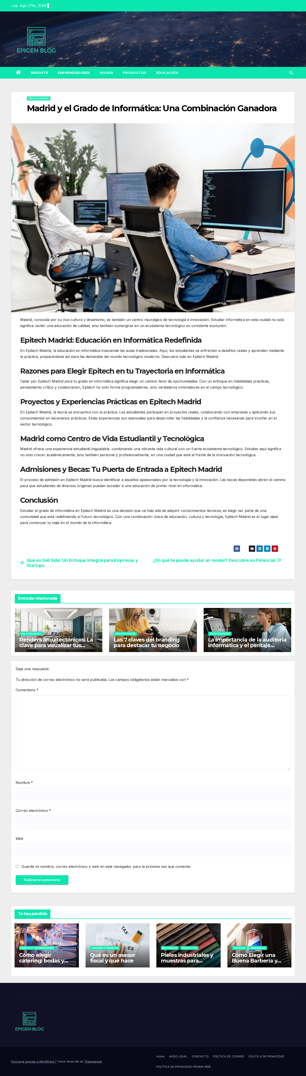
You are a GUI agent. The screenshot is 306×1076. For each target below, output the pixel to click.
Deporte (39, 73)
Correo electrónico (33, 810)
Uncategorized (38, 98)
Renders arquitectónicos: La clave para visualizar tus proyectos (56, 645)
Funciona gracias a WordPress (33, 1061)
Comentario (27, 690)
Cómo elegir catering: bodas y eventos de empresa (46, 960)
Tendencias (258, 948)
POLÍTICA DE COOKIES (228, 1056)
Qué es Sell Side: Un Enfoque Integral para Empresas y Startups (82, 563)
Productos (135, 73)
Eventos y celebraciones (37, 948)
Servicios (239, 948)
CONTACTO (200, 1056)
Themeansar (93, 1061)
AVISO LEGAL (178, 1056)
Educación (167, 73)
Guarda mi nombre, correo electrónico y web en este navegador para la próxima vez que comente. (106, 866)
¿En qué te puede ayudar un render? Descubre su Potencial (214, 560)
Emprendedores (74, 73)
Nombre (24, 782)
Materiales (169, 948)
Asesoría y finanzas (105, 948)
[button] (291, 73)
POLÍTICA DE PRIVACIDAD (266, 1056)
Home (160, 1056)
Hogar (106, 73)
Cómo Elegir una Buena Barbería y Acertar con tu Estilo (258, 960)
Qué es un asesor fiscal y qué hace (112, 958)
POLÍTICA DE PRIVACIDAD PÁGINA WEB (183, 1066)
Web (19, 838)
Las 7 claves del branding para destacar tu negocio (146, 642)
